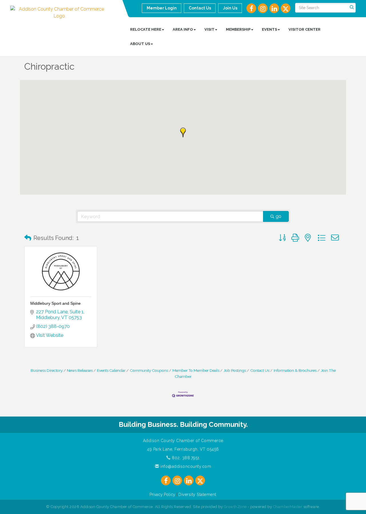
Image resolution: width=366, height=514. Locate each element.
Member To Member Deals (195, 370)
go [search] (278, 216)
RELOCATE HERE (145, 29)
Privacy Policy (162, 494)
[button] (183, 132)
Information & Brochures (295, 370)
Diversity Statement (197, 494)
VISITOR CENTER (305, 29)
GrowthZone (235, 507)
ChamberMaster (288, 507)
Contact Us (259, 370)
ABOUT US (140, 44)
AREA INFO (183, 29)
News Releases (80, 370)
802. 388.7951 (185, 458)
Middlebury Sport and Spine (55, 303)
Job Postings (235, 370)
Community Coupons (149, 370)
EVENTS (269, 29)
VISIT (209, 29)
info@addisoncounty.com (185, 466)
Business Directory (47, 370)
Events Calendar (111, 370)
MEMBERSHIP (238, 29)
